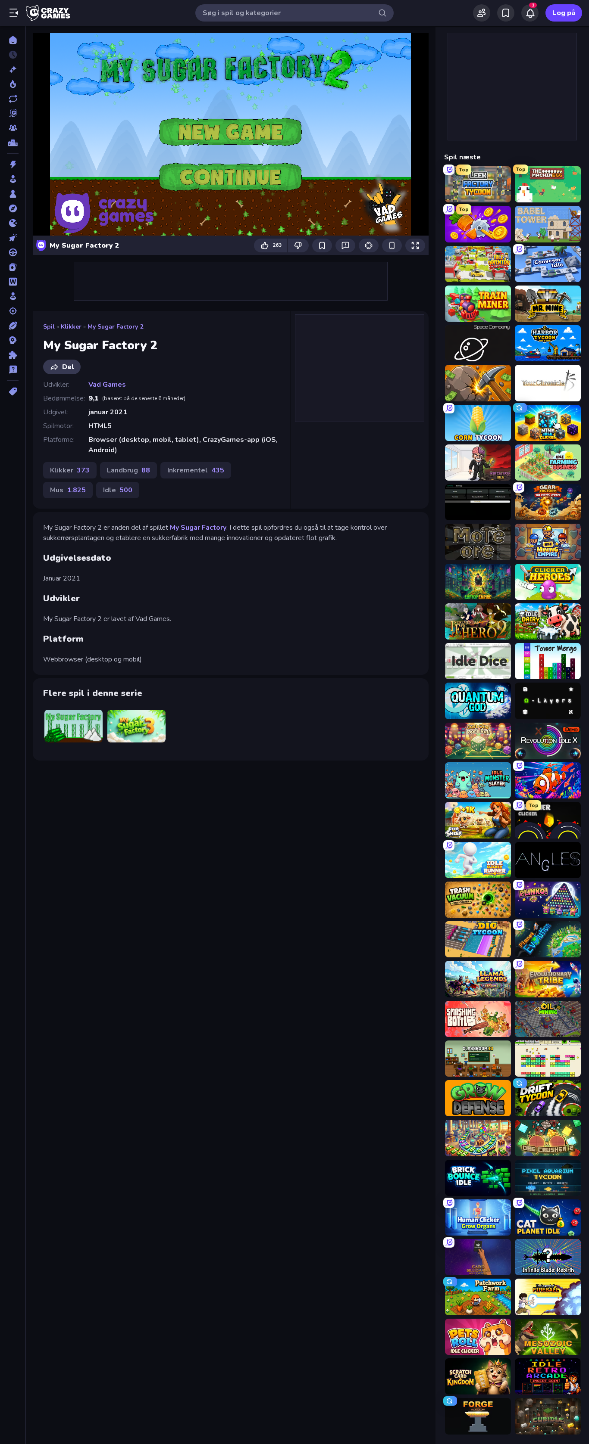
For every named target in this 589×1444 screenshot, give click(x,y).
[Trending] (12, 84)
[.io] (12, 223)
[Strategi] (12, 340)
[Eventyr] (12, 208)
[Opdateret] (12, 98)
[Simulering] (12, 296)
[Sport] (12, 325)
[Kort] (12, 267)
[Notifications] (530, 13)
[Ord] (12, 281)
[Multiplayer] (12, 128)
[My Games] (505, 13)
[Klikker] (12, 237)
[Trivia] (12, 369)
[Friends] (481, 13)
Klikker (71, 327)
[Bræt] (12, 193)
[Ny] (12, 69)
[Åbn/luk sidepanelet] (13, 13)
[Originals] (12, 113)
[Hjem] (12, 40)
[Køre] (12, 252)
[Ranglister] (12, 142)
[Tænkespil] (12, 355)
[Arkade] (12, 179)
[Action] (12, 164)
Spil (49, 327)
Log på (563, 13)
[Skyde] (12, 311)
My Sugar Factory (198, 527)
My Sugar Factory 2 (115, 327)
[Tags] (12, 391)
